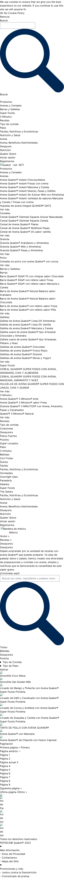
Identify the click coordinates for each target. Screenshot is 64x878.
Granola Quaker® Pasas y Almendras (21, 250)
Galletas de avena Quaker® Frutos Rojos (23, 350)
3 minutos (6, 450)
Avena (3, 138)
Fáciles (4, 465)
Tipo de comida (9, 124)
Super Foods (7, 112)
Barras (3, 272)
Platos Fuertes (8, 435)
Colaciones (6, 428)
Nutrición (5, 150)
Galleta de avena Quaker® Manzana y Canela (26, 328)
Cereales (5, 213)
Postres (4, 439)
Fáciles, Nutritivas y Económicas (19, 131)
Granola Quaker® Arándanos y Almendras (24, 242)
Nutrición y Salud (10, 135)
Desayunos (6, 432)
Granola (4, 239)
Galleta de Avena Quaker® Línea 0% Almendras (27, 320)
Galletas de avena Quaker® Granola (21, 354)
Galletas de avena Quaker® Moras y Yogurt (25, 357)
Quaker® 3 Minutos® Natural (17, 413)
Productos (6, 101)
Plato (3, 127)
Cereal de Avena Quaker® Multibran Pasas (25, 228)
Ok (1, 13)
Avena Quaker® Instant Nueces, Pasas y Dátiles (27, 190)
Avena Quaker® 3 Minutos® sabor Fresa (23, 402)
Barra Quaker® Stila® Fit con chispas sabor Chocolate (32, 276)
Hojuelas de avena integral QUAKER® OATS (25, 205)
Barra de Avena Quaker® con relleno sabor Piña (28, 309)
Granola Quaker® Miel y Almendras (20, 246)
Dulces (4, 461)
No (5, 13)
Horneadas (6, 473)
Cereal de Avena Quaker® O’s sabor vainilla (25, 231)
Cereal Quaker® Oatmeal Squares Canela (24, 220)
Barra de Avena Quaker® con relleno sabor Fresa (28, 306)
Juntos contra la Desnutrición (19, 872)
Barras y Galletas (10, 109)
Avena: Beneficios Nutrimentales (19, 142)
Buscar (4, 20)
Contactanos (9, 857)
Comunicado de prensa (15, 876)
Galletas (4, 317)
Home (4, 536)
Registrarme (7, 161)
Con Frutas (6, 458)
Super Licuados (9, 443)
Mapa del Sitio (10, 861)
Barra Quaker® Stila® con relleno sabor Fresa (26, 280)
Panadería (6, 480)
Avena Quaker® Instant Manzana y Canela (24, 187)
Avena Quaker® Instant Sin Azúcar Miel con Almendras (32, 194)
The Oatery (6, 491)
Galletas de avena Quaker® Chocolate (22, 346)
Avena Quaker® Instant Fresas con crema (24, 183)
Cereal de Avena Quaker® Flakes (19, 224)
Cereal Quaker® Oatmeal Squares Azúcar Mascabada (31, 216)
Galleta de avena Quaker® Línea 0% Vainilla (25, 324)
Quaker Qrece (8, 153)
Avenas (4, 176)
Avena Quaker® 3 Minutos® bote (19, 398)
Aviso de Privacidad (13, 853)
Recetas (4, 120)
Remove (4, 16)
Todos (3, 647)
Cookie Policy (16, 13)
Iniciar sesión (7, 157)
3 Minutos (6, 116)
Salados (4, 484)
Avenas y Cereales (11, 105)
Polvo (3, 257)
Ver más (4, 209)
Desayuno (6, 146)
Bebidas (4, 454)
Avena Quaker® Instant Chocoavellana (22, 179)
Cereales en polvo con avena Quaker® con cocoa (29, 261)
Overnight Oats (9, 476)
